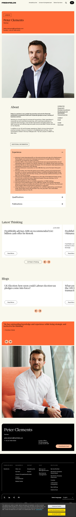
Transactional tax (62, 115)
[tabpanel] (38, 241)
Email (59, 120)
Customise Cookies (56, 506)
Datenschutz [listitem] (54, 490)
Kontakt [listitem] (29, 474)
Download (60, 124)
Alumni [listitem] (29, 471)
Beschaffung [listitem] (54, 487)
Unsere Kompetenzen (45, 2)
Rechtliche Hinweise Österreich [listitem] (56, 476)
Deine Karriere (58, 2)
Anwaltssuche (33, 2)
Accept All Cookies (56, 513)
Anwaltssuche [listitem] (31, 469)
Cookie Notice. (38, 509)
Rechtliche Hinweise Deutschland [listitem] (56, 472)
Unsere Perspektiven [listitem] (21, 474)
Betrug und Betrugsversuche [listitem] (44, 469)
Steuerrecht (61, 108)
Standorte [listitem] (6, 469)
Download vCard (64, 446)
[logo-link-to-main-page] (9, 3)
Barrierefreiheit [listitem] (55, 469)
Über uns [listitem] (18, 469)
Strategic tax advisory (64, 110)
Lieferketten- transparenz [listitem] (54, 483)
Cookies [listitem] (53, 480)
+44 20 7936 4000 (14, 30)
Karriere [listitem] (17, 471)
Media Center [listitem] (19, 481)
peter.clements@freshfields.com (13, 28)
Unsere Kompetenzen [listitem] (19, 477)
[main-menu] (72, 2)
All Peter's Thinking (33, 262)
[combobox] (68, 497)
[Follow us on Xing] (14, 497)
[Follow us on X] (4, 497)
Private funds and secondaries (63, 112)
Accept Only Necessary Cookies (56, 510)
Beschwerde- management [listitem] (43, 473)
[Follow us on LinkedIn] (9, 497)
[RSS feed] (19, 497)
